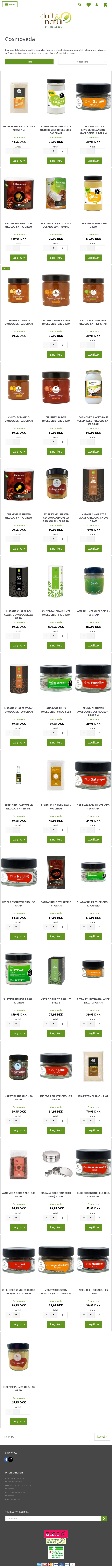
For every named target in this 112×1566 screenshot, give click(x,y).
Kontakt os (9, 1489)
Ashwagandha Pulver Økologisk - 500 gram (56, 613)
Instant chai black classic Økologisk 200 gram (18, 614)
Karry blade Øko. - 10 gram (19, 1098)
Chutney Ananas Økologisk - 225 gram (19, 322)
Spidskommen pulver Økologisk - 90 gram (19, 225)
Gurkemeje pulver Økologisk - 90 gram (18, 516)
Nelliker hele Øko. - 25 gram (93, 1292)
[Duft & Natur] (56, 20)
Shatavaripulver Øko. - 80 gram (18, 1001)
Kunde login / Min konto (15, 1478)
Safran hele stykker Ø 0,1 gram (56, 904)
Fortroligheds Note (13, 1482)
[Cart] (105, 4)
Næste (102, 1437)
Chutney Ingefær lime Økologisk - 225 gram (56, 322)
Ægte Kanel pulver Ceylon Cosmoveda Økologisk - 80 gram (56, 517)
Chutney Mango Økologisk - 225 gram (19, 419)
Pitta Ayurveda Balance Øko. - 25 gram (93, 1001)
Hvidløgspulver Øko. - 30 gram (18, 904)
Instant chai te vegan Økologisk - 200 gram (19, 710)
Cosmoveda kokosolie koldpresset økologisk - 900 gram (93, 420)
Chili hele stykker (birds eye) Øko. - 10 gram (18, 1292)
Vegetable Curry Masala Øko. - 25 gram (56, 1292)
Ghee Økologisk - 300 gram (93, 225)
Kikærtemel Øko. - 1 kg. (93, 1096)
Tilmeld (104, 1518)
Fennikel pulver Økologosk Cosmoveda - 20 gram (93, 711)
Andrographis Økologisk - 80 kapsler (56, 710)
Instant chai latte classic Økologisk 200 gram (93, 517)
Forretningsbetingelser (15, 1492)
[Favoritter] (88, 4)
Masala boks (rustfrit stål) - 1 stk (56, 1195)
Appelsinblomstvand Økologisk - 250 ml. (19, 807)
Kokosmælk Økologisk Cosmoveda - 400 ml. (56, 225)
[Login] (96, 4)
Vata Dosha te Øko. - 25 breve (56, 1001)
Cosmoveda (19, 137)
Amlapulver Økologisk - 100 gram (93, 613)
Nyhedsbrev (10, 1496)
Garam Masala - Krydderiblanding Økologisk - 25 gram (93, 130)
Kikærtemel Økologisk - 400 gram (19, 128)
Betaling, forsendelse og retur (18, 1485)
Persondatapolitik (12, 1499)
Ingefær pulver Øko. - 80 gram (19, 1389)
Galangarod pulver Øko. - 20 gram (93, 807)
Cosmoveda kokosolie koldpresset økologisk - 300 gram (56, 130)
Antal (18, 146)
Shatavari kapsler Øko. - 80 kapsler (93, 904)
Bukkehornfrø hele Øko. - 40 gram (93, 1195)
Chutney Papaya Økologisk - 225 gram (56, 419)
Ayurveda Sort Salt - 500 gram (18, 1195)
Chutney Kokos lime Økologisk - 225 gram (93, 322)
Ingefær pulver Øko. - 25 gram (56, 1098)
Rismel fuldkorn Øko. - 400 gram (56, 807)
